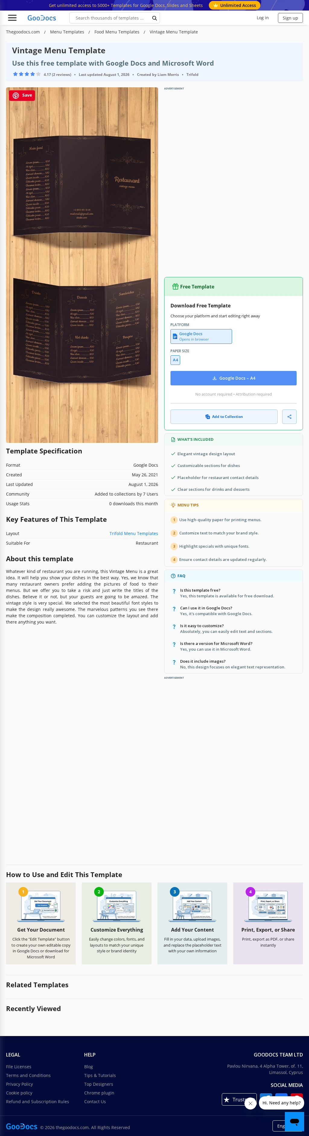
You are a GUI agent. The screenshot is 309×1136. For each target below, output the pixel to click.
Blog (88, 1066)
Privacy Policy (19, 1084)
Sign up (290, 18)
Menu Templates (67, 32)
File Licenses (18, 1066)
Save (26, 95)
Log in (263, 17)
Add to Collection (227, 416)
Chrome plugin (99, 1093)
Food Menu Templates (117, 32)
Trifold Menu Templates (134, 533)
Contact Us (95, 1101)
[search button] (155, 17)
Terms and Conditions (28, 1075)
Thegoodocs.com (23, 32)
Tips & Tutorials (100, 1075)
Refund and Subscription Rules (37, 1101)
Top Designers (98, 1084)
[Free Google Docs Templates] (42, 17)
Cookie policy (19, 1093)
